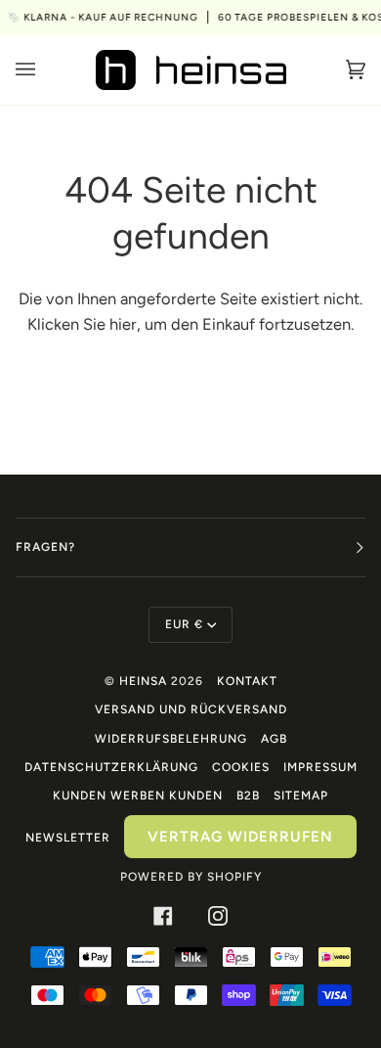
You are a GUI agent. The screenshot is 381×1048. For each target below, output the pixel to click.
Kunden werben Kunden (138, 795)
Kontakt (247, 681)
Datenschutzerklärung (111, 767)
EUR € (184, 624)
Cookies (241, 767)
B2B (248, 795)
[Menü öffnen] (45, 70)
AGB (274, 739)
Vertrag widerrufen (240, 836)
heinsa (143, 681)
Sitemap (301, 795)
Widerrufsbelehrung (171, 739)
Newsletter (67, 837)
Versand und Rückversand (191, 709)
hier (123, 324)
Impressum (320, 767)
